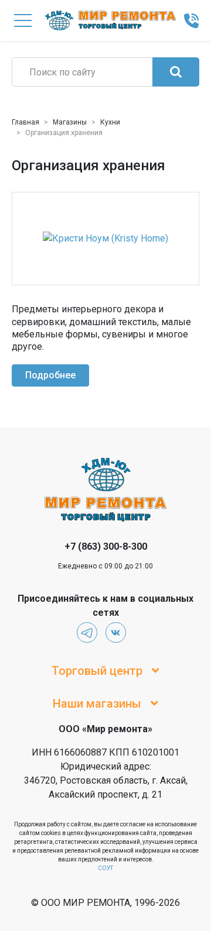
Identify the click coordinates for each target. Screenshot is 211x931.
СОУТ (105, 868)
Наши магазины (97, 703)
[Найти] (175, 72)
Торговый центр (97, 671)
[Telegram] (87, 632)
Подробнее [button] (50, 375)
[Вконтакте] (116, 632)
